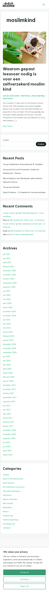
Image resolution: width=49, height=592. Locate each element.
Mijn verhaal (8, 503)
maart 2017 (7, 418)
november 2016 (9, 434)
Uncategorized (9, 524)
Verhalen (6, 528)
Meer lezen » (8, 126)
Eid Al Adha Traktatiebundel (21, 234)
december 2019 (9, 311)
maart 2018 (7, 373)
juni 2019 (6, 324)
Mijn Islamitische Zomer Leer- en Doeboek (27, 220)
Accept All (24, 572)
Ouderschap (8, 515)
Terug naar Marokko (11, 187)
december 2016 (9, 430)
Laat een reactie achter (11, 96)
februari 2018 (8, 377)
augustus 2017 (9, 401)
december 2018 (9, 344)
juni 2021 (6, 258)
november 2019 (9, 315)
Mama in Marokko (10, 499)
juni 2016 (6, 446)
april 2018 (7, 369)
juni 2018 (6, 360)
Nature (6, 511)
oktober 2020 (8, 279)
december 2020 (9, 270)
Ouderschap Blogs (38, 96)
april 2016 (7, 450)
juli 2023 (6, 254)
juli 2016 (6, 442)
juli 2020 (6, 291)
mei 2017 (6, 409)
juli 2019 (6, 319)
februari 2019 (8, 336)
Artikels (6, 475)
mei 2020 (6, 299)
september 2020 (9, 283)
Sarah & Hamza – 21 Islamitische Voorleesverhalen (24, 192)
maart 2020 (7, 307)
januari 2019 (8, 340)
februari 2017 (8, 422)
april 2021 (7, 262)
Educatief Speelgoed (11, 491)
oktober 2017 (8, 393)
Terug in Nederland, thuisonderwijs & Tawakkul (23, 164)
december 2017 (9, 385)
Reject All (25, 586)
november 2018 (9, 348)
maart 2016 (7, 455)
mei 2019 (6, 328)
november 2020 (9, 275)
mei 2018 (6, 365)
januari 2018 (8, 381)
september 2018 (9, 352)
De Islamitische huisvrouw (14, 487)
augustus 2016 (9, 438)
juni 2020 (6, 295)
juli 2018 (6, 356)
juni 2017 (6, 405)
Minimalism (7, 507)
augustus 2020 (9, 287)
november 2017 (9, 389)
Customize (24, 579)
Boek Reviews (26, 96)
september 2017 (9, 397)
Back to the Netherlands (13, 479)
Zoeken (6, 140)
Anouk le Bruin (9, 213)
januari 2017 (8, 426)
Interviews (7, 495)
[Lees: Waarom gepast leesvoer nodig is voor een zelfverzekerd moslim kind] (24, 47)
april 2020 (7, 303)
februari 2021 (8, 266)
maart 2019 (7, 332)
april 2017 (7, 414)
